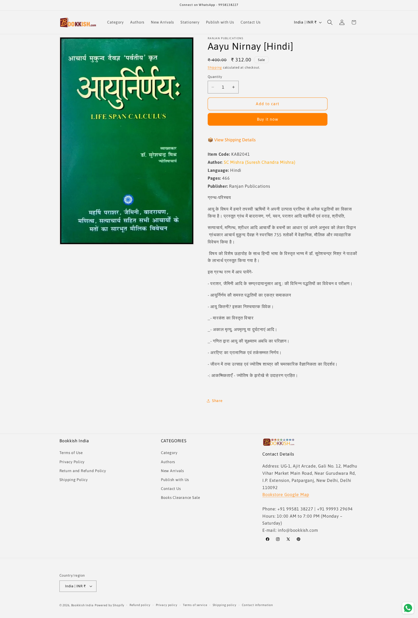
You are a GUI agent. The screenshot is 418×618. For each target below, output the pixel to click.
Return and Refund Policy (82, 471)
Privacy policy (166, 605)
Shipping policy (224, 605)
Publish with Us (175, 480)
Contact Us (171, 488)
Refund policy (140, 605)
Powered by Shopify (109, 605)
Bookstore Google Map (285, 494)
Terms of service (195, 605)
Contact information (257, 605)
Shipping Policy (73, 480)
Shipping (215, 67)
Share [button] (217, 400)
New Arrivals (172, 471)
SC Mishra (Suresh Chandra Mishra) (259, 162)
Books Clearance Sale (180, 497)
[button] (330, 22)
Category (169, 453)
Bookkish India (82, 605)
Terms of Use (71, 453)
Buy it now (267, 119)
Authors (168, 462)
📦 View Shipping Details (232, 139)
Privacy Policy (72, 462)
